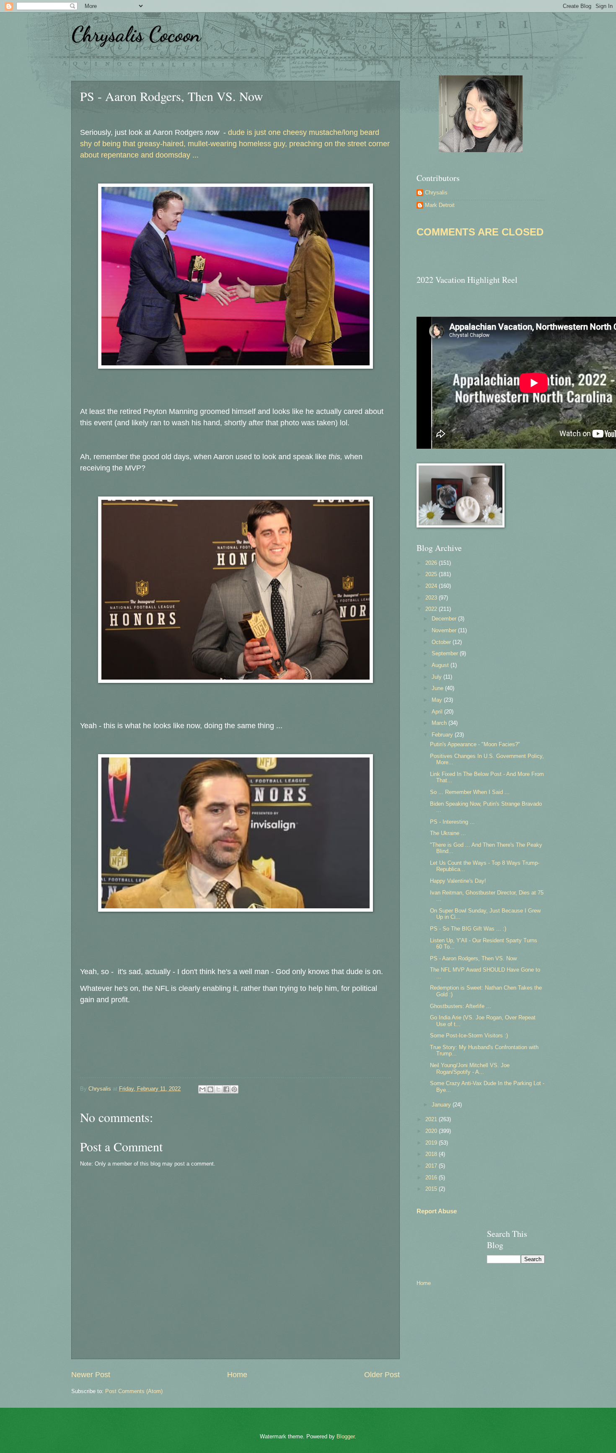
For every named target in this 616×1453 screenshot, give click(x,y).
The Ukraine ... (448, 833)
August (441, 665)
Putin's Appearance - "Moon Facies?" (475, 744)
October (442, 642)
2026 (432, 563)
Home (237, 1374)
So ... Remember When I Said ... (470, 792)
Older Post (382, 1374)
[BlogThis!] (210, 1089)
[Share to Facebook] (226, 1089)
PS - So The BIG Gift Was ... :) (468, 929)
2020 (432, 1131)
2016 (432, 1177)
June (438, 688)
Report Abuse (437, 1211)
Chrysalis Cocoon (136, 34)
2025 (432, 574)
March (440, 723)
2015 (432, 1189)
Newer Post (90, 1374)
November (445, 630)
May (438, 700)
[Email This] (202, 1089)
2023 (432, 598)
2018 (432, 1154)
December (445, 618)
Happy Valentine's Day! (458, 881)
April (438, 711)
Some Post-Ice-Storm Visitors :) (469, 1035)
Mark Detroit (440, 205)
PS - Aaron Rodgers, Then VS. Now (473, 958)
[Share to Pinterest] (234, 1089)
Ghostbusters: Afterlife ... (460, 1006)
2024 (432, 586)
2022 (432, 609)
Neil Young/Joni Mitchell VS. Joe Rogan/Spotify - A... (470, 1068)
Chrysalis (436, 192)
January (442, 1104)
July (437, 677)
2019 (432, 1143)
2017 (432, 1166)
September (446, 653)
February (443, 735)
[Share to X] (218, 1089)
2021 (432, 1119)
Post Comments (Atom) (134, 1391)
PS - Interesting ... (452, 822)
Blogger (345, 1436)
